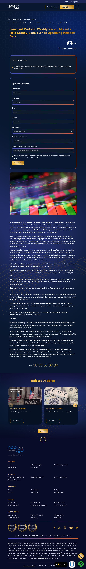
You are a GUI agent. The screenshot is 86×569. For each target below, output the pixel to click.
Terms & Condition (21, 535)
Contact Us (34, 467)
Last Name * (16, 98)
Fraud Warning (54, 535)
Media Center (12, 467)
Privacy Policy (33, 535)
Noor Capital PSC (29, 566)
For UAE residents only (19, 137)
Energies (10, 492)
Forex (9, 490)
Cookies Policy (66, 535)
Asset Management (37, 477)
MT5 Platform (35, 502)
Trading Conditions (60, 505)
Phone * (14, 118)
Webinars (34, 517)
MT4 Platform (12, 502)
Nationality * (16, 127)
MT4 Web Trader (59, 502)
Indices (56, 490)
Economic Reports (13, 517)
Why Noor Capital (36, 465)
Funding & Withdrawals (38, 505)
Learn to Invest (12, 515)
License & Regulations (61, 465)
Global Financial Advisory (16, 477)
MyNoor (67, 2)
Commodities (35, 490)
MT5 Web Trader (13, 505)
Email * (14, 108)
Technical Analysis (37, 515)
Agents (75, 2)
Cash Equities (58, 492)
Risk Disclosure (42, 558)
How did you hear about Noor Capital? (24, 146)
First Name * (16, 89)
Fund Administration (14, 480)
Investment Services (60, 477)
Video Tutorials (59, 515)
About (9, 465)
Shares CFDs (35, 492)
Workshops (58, 517)
